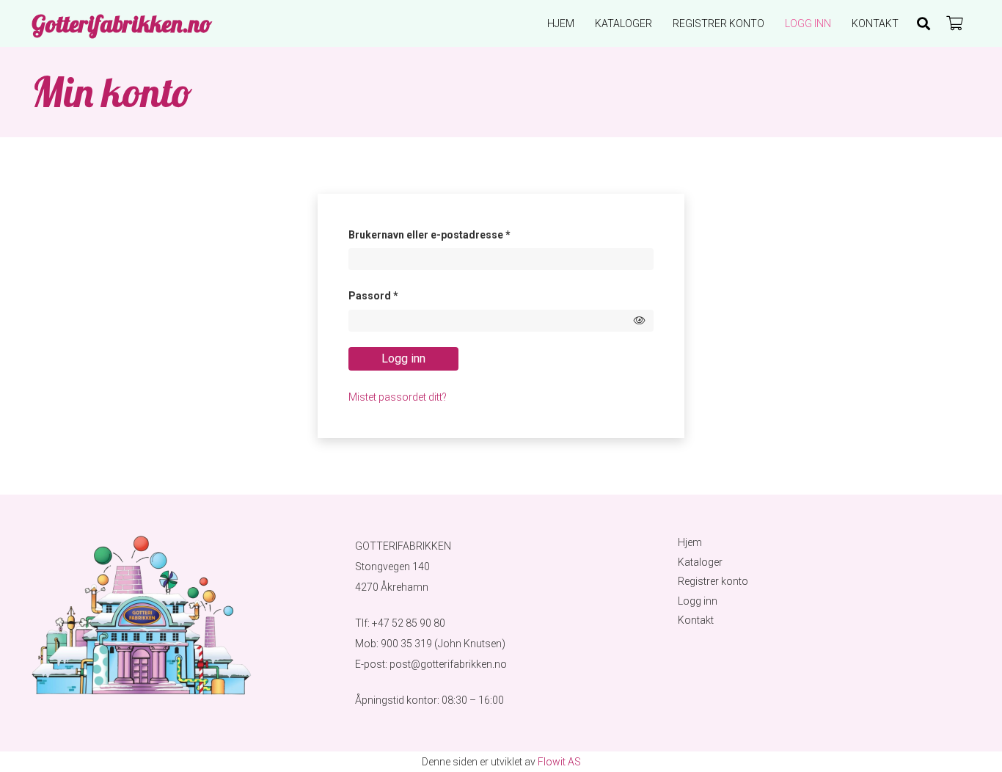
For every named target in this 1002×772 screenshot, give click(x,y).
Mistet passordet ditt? (397, 397)
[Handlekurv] (954, 23)
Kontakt (696, 620)
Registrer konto (713, 581)
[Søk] (923, 23)
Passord (393, 295)
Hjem (690, 542)
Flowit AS (559, 762)
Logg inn (403, 358)
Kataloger (700, 562)
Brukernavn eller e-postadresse (449, 234)
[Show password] (640, 320)
